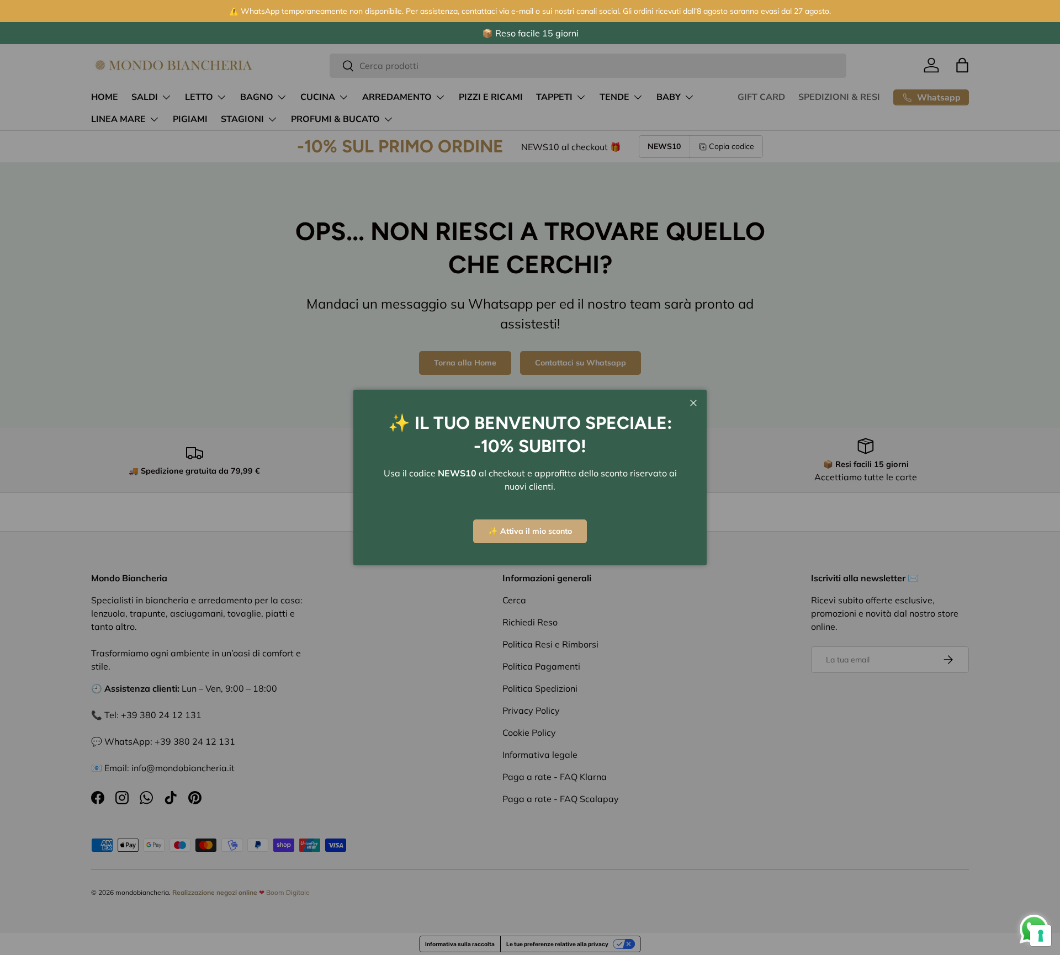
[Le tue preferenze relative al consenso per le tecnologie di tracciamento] (1040, 935)
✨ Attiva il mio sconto (530, 531)
